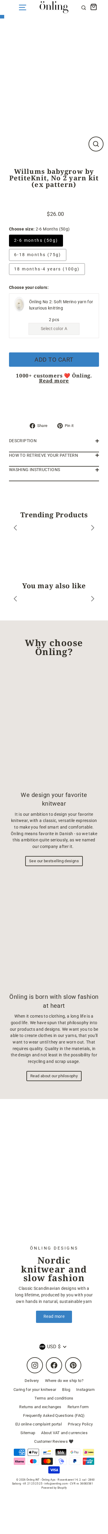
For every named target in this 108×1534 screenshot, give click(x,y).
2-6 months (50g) (36, 240)
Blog (66, 1389)
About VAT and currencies (64, 1433)
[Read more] (54, 1176)
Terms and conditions (53, 1398)
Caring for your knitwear (35, 1389)
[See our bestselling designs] (54, 726)
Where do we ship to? (64, 1380)
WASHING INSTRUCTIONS (34, 469)
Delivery (32, 1380)
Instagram (85, 1389)
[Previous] (15, 529)
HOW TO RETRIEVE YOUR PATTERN (43, 455)
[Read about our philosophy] (54, 931)
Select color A (54, 328)
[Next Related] (92, 600)
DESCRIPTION (23, 440)
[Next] (92, 529)
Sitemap (27, 1433)
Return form (78, 1407)
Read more (54, 380)
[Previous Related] (15, 600)
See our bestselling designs (54, 861)
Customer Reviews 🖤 (54, 1441)
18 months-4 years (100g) (47, 269)
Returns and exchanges (40, 1407)
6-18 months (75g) (37, 254)
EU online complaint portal (38, 1424)
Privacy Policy (80, 1424)
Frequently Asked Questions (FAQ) (54, 1415)
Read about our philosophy (54, 1076)
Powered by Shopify (54, 1487)
